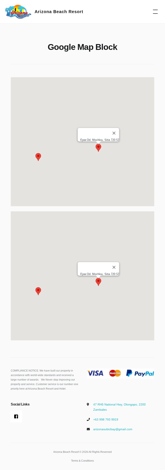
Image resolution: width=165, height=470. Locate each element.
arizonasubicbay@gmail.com (112, 429)
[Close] (114, 133)
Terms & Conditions (82, 460)
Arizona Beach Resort (59, 11)
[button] (38, 157)
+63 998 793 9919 (105, 419)
